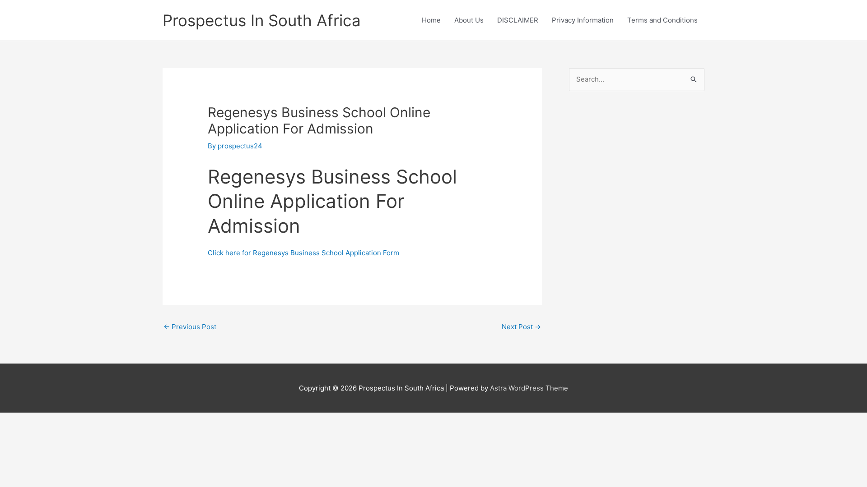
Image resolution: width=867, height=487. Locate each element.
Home (431, 20)
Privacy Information (583, 20)
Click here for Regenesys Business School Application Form (303, 252)
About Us (469, 20)
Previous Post (189, 326)
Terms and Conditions (662, 20)
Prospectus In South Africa (262, 20)
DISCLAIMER (517, 20)
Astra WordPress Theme (529, 388)
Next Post (521, 326)
